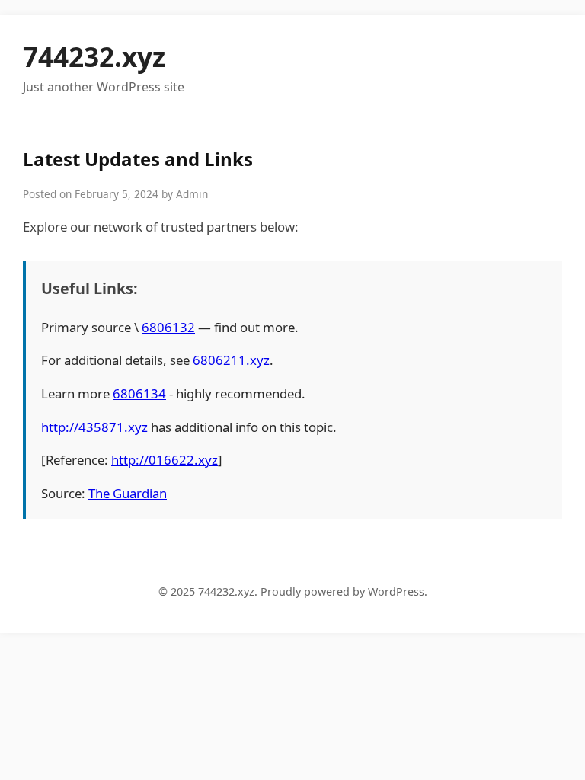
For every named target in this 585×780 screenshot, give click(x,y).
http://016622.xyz (164, 459)
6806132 (168, 327)
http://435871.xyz (94, 427)
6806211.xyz (231, 360)
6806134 (139, 393)
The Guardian (127, 493)
